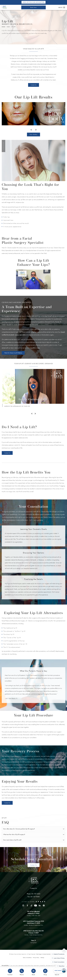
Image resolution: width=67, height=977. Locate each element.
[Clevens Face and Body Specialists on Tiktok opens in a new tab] (31, 905)
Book (33, 974)
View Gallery (33, 134)
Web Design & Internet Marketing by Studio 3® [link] (47, 954)
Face (8, 26)
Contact (10, 974)
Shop (45, 974)
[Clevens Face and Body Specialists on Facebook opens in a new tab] (27, 905)
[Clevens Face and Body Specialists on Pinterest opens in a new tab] (43, 905)
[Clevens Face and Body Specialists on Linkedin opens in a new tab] (39, 905)
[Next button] (36, 130)
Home (3, 26)
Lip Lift (13, 26)
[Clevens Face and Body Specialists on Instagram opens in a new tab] (23, 905)
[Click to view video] (33, 279)
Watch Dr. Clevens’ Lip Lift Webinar (13, 353)
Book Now (33, 7)
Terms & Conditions (27, 957)
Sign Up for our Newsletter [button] (33, 2)
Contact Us (33, 85)
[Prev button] (31, 130)
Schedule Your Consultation (33, 857)
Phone (22, 974)
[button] (64, 7)
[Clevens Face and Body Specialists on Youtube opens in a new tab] (35, 905)
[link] (33, 893)
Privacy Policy (36, 957)
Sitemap (42, 957)
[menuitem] (23, 905)
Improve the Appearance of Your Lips (17, 406)
